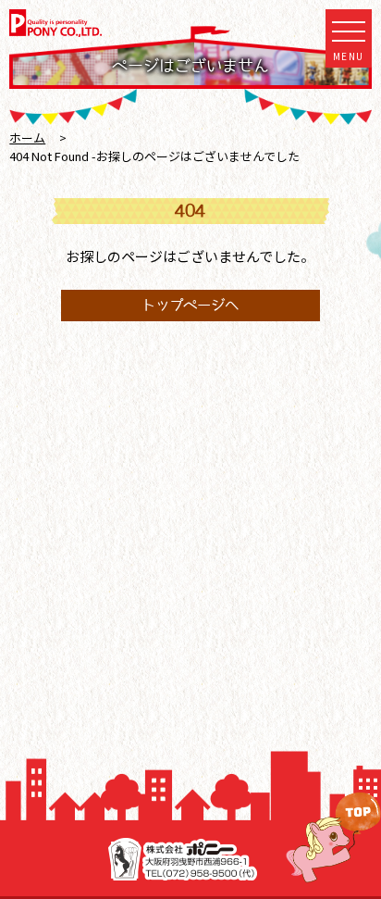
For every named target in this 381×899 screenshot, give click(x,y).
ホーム (27, 137)
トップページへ (190, 305)
